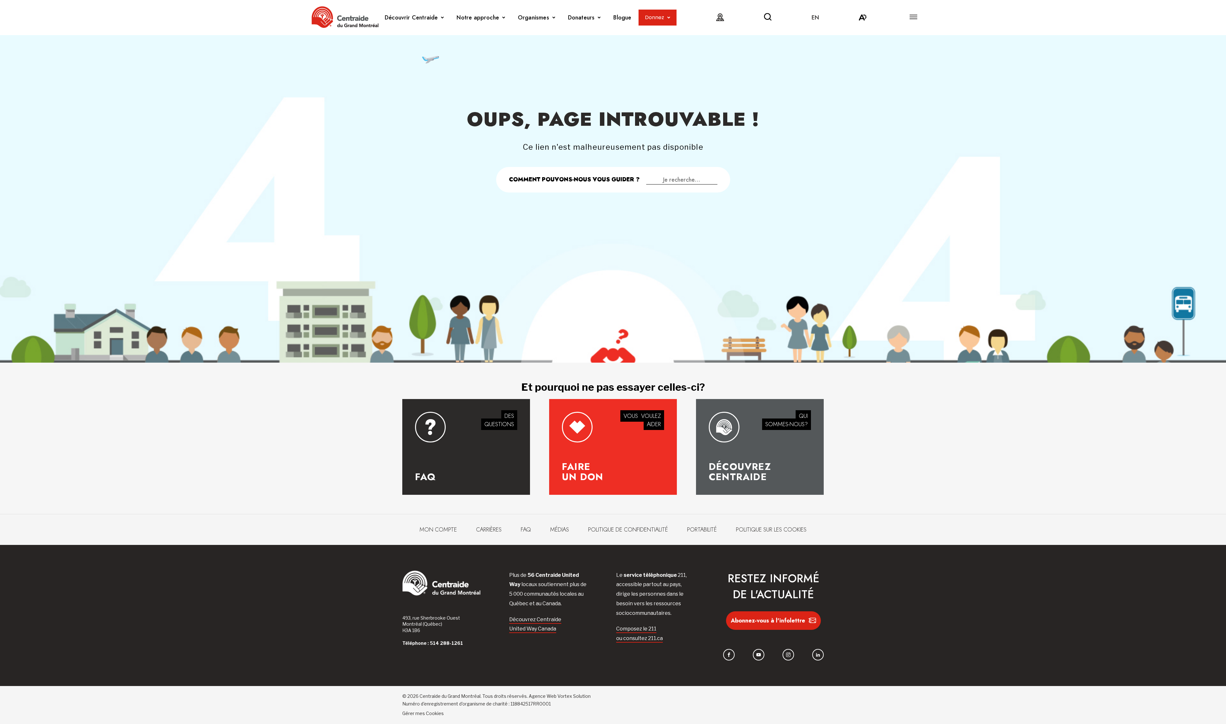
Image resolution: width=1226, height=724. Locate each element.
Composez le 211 (636, 629)
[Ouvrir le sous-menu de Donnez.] (668, 17)
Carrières (489, 529)
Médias (559, 529)
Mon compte (438, 529)
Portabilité (702, 529)
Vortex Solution (574, 696)
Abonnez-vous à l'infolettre (768, 620)
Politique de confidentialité (628, 529)
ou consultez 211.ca (639, 638)
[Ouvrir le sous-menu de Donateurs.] (599, 17)
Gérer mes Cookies (423, 713)
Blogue (622, 17)
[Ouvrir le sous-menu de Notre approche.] (503, 17)
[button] (913, 17)
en (815, 17)
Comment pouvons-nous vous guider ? (574, 179)
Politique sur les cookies (771, 529)
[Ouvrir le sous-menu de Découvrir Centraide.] (442, 17)
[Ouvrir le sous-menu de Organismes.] (553, 17)
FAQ (526, 529)
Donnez (654, 17)
